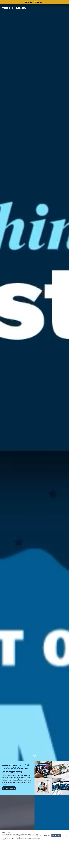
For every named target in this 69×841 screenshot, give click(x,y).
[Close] (66, 835)
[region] (34, 835)
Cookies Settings (46, 835)
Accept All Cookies (56, 835)
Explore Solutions (9, 788)
